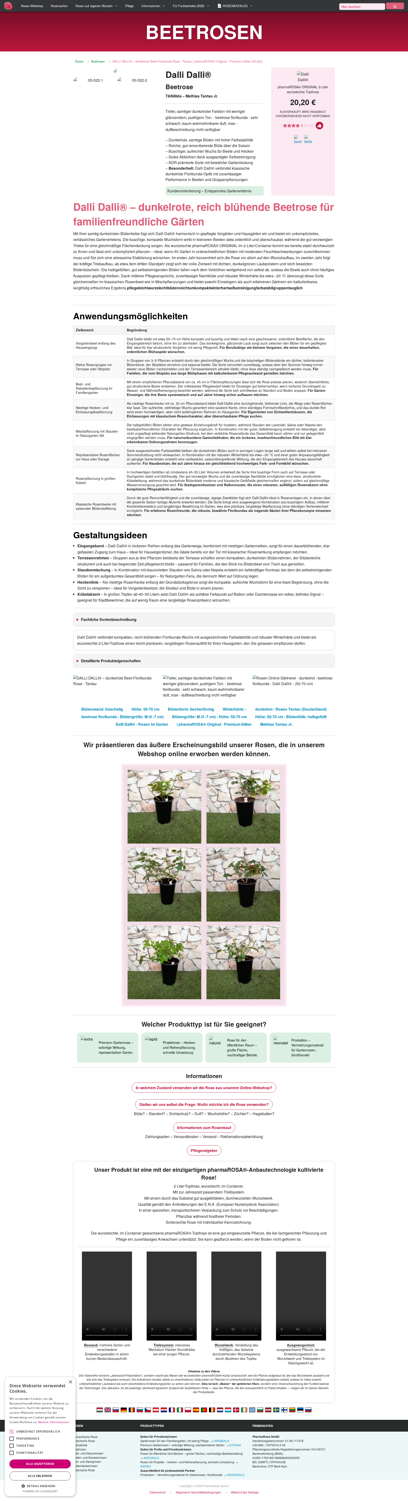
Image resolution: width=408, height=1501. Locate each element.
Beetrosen (98, 61)
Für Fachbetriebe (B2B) (188, 6)
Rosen (79, 61)
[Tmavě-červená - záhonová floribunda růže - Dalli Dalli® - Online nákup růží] (148, 1409)
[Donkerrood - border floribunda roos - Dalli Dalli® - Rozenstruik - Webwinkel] (220, 1409)
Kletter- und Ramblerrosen (90, 1457)
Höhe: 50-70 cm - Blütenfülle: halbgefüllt (291, 716)
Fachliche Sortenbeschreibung (108, 619)
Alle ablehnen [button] (40, 1476)
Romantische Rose (85, 1437)
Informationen (150, 6)
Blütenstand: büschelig (102, 709)
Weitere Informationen (53, 1422)
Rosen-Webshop (32, 6)
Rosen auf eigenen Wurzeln (94, 6)
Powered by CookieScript (40, 1491)
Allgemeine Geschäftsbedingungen (198, 1492)
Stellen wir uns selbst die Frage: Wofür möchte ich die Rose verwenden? (204, 1104)
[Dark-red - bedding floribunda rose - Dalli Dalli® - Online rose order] (108, 1409)
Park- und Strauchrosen (88, 1453)
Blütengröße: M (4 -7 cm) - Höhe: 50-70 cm (209, 716)
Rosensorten (59, 6)
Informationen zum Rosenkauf (204, 1127)
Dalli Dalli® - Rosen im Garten (142, 724)
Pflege (129, 6)
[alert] (40, 1436)
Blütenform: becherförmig (191, 709)
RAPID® (145, 1466)
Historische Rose (84, 1441)
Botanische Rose (84, 1470)
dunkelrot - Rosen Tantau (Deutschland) (291, 709)
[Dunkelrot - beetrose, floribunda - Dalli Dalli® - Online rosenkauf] (156, 1409)
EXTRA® (235, 1445)
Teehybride (80, 1445)
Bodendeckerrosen (85, 1466)
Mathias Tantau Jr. (276, 724)
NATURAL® (151, 1458)
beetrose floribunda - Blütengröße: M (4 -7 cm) (122, 716)
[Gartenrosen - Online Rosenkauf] (395, 6)
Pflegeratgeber (204, 1150)
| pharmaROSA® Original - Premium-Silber (214, 724)
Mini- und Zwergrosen (87, 1461)
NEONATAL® (235, 1475)
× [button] (70, 1382)
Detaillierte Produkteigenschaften (111, 660)
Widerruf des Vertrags (245, 1492)
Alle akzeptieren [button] (40, 1464)
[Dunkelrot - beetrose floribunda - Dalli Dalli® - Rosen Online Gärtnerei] (124, 1409)
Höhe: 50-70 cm (145, 709)
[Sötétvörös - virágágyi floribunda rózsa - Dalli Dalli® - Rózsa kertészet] (100, 1409)
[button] (40, 1486)
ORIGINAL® (221, 1441)
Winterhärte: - (235, 709)
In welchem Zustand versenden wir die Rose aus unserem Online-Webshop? (204, 1087)
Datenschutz (158, 1492)
